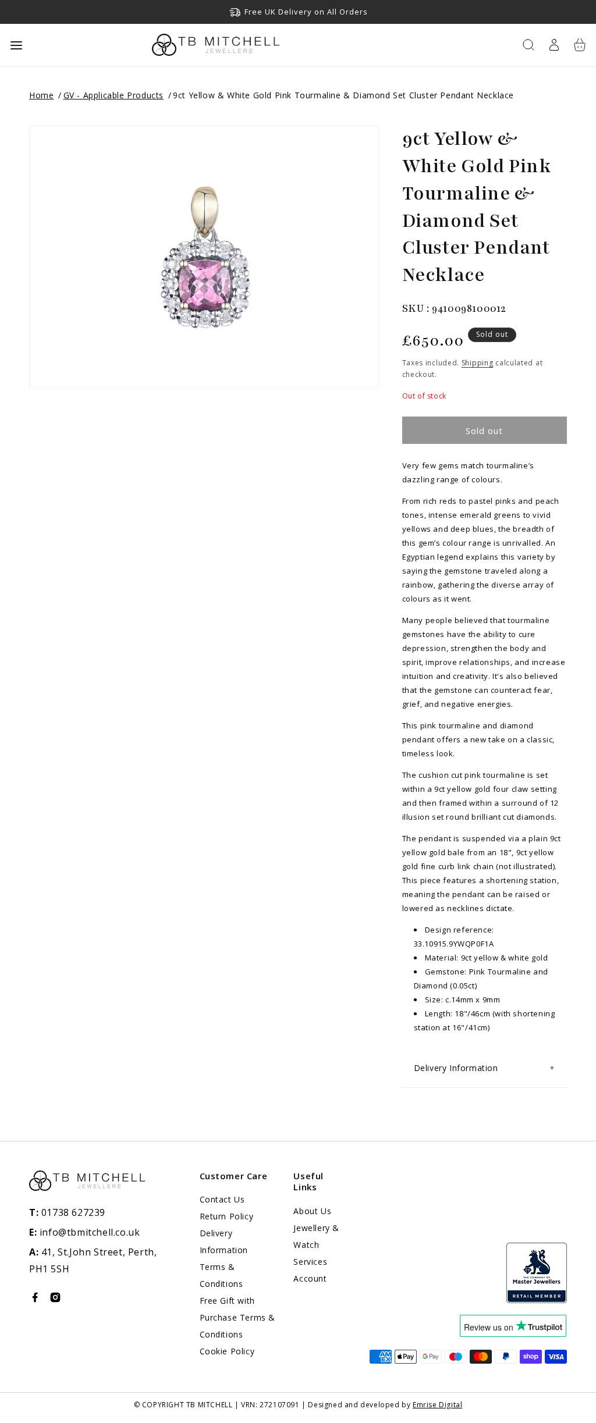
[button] (528, 45)
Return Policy (227, 1216)
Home (41, 95)
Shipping (478, 363)
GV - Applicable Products (113, 95)
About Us (312, 1210)
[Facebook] (35, 1300)
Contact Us (222, 1199)
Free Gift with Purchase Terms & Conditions (238, 1317)
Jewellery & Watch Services (316, 1244)
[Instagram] (55, 1300)
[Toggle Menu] (16, 45)
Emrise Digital (437, 1405)
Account (310, 1278)
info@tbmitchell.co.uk (84, 1232)
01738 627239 (67, 1212)
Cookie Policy (227, 1351)
